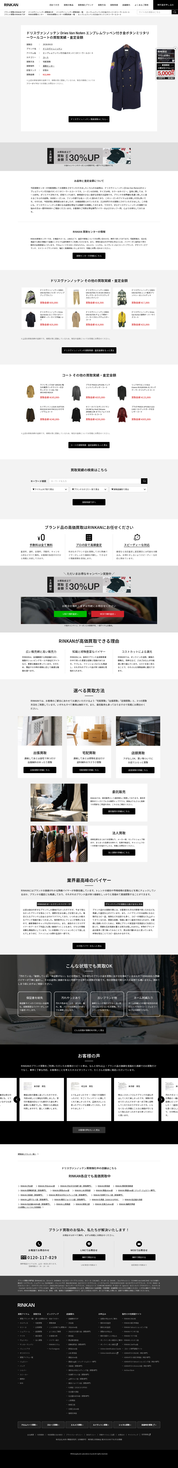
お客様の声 (53, 1336)
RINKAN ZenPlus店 (131, 1344)
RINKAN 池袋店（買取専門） (32, 1195)
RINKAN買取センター (36, 14)
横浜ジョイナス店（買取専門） (80, 1383)
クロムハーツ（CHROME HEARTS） (99, 1285)
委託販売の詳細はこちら (119, 811)
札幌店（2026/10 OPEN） (78, 1387)
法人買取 (38, 1340)
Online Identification (108, 1353)
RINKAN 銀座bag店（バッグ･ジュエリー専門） (137, 1190)
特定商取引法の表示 (55, 1434)
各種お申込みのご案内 (108, 1318)
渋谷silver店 (72, 1327)
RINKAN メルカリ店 (131, 1340)
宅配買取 (38, 1323)
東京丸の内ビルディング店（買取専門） (83, 1370)
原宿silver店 (72, 1348)
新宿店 (70, 1336)
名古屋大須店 (73, 1391)
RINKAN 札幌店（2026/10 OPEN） (105, 1199)
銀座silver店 (72, 1357)
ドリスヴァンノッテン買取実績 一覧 (69, 12)
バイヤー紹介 (54, 1340)
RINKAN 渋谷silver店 (46, 1186)
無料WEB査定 (105, 1323)
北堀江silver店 (73, 1409)
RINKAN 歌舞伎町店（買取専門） (34, 1190)
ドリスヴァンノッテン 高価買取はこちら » (89, 119)
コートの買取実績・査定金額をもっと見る (89, 445)
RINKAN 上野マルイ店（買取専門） (35, 1199)
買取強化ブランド (85, 4)
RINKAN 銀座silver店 (104, 1190)
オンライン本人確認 (108, 1344)
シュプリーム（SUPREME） (44, 1283)
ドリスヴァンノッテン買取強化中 (40, 12)
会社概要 (30, 1434)
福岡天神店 (72, 1413)
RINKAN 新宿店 (104, 1186)
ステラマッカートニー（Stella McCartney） (49, 1285)
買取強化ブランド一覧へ (27, 1154)
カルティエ (24, 1323)
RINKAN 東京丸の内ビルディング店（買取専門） (68, 1195)
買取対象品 (68, 4)
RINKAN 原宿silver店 (61, 1190)
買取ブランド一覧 (26, 1318)
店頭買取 (38, 1331)
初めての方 (54, 4)
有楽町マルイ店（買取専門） (79, 1374)
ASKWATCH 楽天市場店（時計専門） (137, 1357)
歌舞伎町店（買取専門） (77, 1344)
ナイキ (22, 1336)
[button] (70, 614)
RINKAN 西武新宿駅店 (124, 1186)
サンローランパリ (26, 1344)
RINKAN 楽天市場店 (131, 1323)
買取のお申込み (106, 1331)
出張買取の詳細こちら (40, 770)
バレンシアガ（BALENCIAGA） (66, 1283)
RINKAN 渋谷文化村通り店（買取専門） (76, 1186)
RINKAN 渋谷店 (27, 1186)
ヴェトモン (24, 1340)
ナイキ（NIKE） (153, 1283)
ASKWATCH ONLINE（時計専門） (136, 1353)
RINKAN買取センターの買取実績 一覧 (61, 14)
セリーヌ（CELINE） (92, 1280)
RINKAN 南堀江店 (83, 1204)
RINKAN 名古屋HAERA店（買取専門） (36, 1204)
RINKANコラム (54, 1344)
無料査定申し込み (165, 4)
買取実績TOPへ (89, 502)
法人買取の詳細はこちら (119, 852)
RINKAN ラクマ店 (130, 1336)
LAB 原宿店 (72, 1353)
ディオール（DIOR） (108, 1280)
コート (46, 57)
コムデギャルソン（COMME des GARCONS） (133, 1280)
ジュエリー (24, 1361)
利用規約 (40, 1434)
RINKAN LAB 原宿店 (83, 1190)
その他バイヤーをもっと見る (89, 946)
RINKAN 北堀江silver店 (104, 1204)
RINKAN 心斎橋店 (63, 1204)
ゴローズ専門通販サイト (133, 1348)
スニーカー (24, 1374)
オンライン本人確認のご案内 (111, 1340)
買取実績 (114, 4)
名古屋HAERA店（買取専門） (79, 1396)
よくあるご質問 (141, 4)
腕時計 (22, 1379)
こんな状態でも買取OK (57, 1327)
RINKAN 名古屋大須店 (133, 1199)
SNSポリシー (91, 1434)
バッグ (22, 1366)
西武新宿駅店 (73, 1340)
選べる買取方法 (41, 1318)
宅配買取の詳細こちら (89, 770)
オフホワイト (25, 1353)
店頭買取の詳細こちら (138, 770)
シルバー (23, 1370)
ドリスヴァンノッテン (52, 48)
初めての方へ (54, 1318)
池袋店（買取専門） (75, 1366)
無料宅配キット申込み (108, 1336)
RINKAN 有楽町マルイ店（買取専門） (109, 1195)
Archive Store (129, 1370)
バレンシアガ (25, 1348)
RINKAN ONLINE (130, 1318)
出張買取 (38, 1327)
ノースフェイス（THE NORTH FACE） (112, 1283)
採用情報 (145, 1434)
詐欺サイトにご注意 (106, 1434)
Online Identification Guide (110, 1348)
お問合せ (121, 1434)
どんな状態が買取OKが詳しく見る (89, 1030)
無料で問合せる (89, 1257)
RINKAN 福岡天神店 (127, 1204)
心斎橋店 (71, 1400)
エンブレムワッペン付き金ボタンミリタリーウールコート (108, 12)
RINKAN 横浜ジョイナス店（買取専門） (70, 1199)
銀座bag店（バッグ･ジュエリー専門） (82, 1361)
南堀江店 (71, 1404)
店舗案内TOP (73, 1318)
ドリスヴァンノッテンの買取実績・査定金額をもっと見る (89, 350)
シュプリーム (25, 1331)
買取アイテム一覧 (26, 1357)
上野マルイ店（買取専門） (78, 1379)
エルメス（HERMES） (54, 1280)
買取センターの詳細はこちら (89, 255)
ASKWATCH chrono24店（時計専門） (138, 1366)
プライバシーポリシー (74, 1434)
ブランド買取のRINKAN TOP (14, 12)
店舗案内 (126, 4)
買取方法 (102, 4)
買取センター (49, 65)
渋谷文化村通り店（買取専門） (80, 1331)
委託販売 (38, 1336)
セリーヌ (23, 1327)
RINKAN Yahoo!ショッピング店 (135, 1327)
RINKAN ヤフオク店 (131, 1331)
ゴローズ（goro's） (122, 1285)
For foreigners (54, 1348)
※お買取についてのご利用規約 (29, 1207)
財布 (21, 1383)
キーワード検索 (38, 481)
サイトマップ (133, 1434)
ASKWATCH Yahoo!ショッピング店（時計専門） (142, 1361)
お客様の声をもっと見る (89, 1130)
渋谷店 (70, 1323)
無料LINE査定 (105, 1327)
